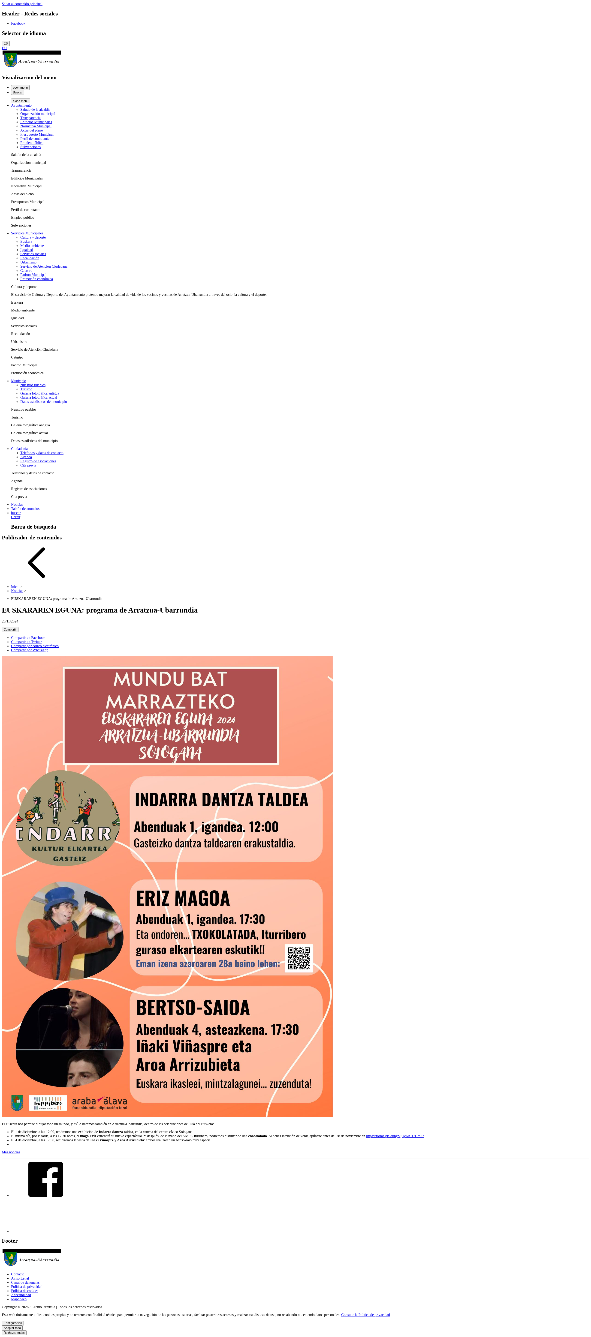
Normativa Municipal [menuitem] (35, 126)
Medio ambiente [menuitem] (32, 246)
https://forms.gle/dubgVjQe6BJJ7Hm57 (395, 1136)
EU (4, 48)
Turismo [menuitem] (26, 389)
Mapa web (19, 1299)
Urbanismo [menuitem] (28, 262)
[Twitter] (45, 1231)
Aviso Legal (20, 1278)
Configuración (13, 1323)
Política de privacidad (26, 1287)
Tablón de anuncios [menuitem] (25, 509)
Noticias (17, 591)
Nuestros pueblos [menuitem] (32, 385)
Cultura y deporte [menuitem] (33, 237)
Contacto (17, 1274)
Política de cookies (24, 1291)
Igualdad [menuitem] (26, 250)
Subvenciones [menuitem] (30, 147)
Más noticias (11, 1152)
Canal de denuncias (25, 1282)
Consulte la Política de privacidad (365, 1315)
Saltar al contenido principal (22, 4)
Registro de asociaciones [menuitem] (38, 461)
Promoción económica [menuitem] (36, 279)
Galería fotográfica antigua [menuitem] (39, 393)
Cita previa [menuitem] (28, 465)
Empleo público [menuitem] (31, 143)
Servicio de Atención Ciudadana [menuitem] (43, 266)
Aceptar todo (12, 1328)
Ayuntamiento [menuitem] (21, 105)
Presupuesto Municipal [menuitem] (37, 134)
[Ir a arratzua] (32, 68)
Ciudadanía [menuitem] (19, 449)
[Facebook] (45, 1195)
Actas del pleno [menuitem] (31, 130)
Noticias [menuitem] (17, 504)
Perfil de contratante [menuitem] (34, 139)
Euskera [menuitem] (26, 241)
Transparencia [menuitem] (30, 118)
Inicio (15, 587)
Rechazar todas (14, 1332)
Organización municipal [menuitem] (37, 114)
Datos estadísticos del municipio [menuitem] (43, 402)
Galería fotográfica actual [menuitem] (38, 397)
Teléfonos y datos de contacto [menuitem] (41, 453)
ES (6, 43)
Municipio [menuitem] (18, 381)
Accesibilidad (21, 1295)
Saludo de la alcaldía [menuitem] (35, 109)
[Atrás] (36, 579)
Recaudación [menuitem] (29, 258)
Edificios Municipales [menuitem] (36, 122)
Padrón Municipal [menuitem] (33, 275)
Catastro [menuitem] (26, 270)
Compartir (10, 629)
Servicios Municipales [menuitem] (27, 233)
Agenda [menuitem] (26, 457)
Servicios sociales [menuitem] (33, 254)
